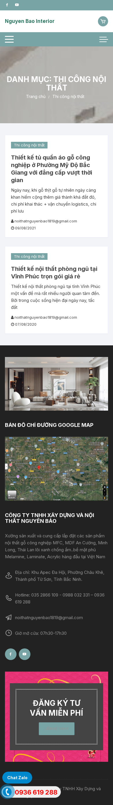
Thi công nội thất (29, 145)
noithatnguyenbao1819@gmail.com (45, 221)
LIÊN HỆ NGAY (57, 728)
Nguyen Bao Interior (29, 21)
